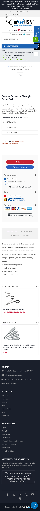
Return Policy (6, 438)
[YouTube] (21, 11)
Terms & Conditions (8, 451)
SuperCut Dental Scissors (10, 144)
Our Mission (5, 399)
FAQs (3, 412)
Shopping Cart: (20, 34)
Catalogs (4, 402)
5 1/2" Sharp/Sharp (10, 127)
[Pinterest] (28, 11)
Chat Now (21, 162)
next (38, 286)
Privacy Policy (6, 448)
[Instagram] (25, 11)
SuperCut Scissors (17, 141)
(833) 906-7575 (21, 167)
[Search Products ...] (35, 39)
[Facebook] (11, 11)
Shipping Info (6, 434)
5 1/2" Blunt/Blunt (10, 133)
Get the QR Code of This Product (21, 215)
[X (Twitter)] (15, 11)
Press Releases (6, 409)
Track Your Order (12, 14)
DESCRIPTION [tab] (12, 231)
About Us (5, 395)
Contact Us (5, 415)
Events (4, 406)
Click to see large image (21, 69)
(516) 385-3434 (13, 379)
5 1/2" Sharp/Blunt (10, 122)
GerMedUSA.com (33, 4)
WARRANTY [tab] (15, 235)
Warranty (5, 431)
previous (36, 286)
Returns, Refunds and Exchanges (12, 441)
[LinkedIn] (18, 11)
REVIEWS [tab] (26, 235)
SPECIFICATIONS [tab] (27, 231)
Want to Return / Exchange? (21, 187)
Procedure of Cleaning (9, 444)
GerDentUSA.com (17, 9)
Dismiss (26, 9)
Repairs (4, 428)
